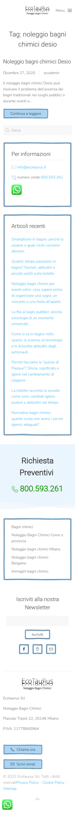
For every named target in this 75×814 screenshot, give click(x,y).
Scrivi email (26, 764)
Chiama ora (26, 749)
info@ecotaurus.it (31, 167)
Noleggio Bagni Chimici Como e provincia (37, 538)
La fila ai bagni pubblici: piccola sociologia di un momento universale (36, 317)
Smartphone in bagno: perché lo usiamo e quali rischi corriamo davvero (37, 245)
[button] (64, 10)
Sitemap (9, 788)
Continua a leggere (25, 113)
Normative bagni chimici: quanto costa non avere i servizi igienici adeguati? (37, 418)
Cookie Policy (53, 782)
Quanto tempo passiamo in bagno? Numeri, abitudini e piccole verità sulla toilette (33, 267)
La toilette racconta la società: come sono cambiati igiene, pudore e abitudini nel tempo (35, 396)
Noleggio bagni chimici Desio (37, 61)
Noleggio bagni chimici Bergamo (29, 560)
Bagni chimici (22, 526)
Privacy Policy (27, 782)
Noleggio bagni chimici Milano (35, 549)
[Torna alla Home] (37, 10)
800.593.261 (52, 177)
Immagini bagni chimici (29, 571)
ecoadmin (51, 72)
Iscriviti (37, 634)
